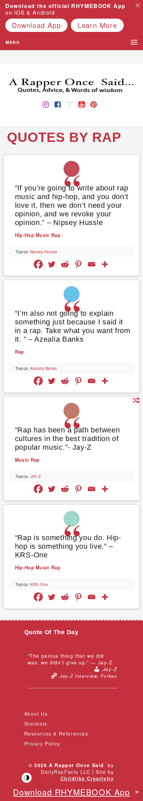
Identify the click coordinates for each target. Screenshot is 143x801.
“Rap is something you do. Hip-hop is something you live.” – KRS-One (68, 546)
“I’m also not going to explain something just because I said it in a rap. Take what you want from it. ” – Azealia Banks (72, 326)
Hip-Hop (24, 235)
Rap (56, 235)
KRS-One (39, 584)
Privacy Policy (42, 743)
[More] (105, 264)
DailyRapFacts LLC (65, 771)
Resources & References (56, 733)
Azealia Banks (43, 368)
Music (43, 235)
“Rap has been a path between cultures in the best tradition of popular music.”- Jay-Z (67, 438)
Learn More (97, 25)
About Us (36, 713)
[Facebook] (38, 264)
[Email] (91, 264)
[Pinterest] (78, 264)
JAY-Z (35, 476)
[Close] (137, 5)
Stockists (36, 723)
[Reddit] (65, 264)
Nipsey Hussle (44, 251)
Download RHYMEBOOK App (71, 792)
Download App (36, 25)
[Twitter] (52, 264)
